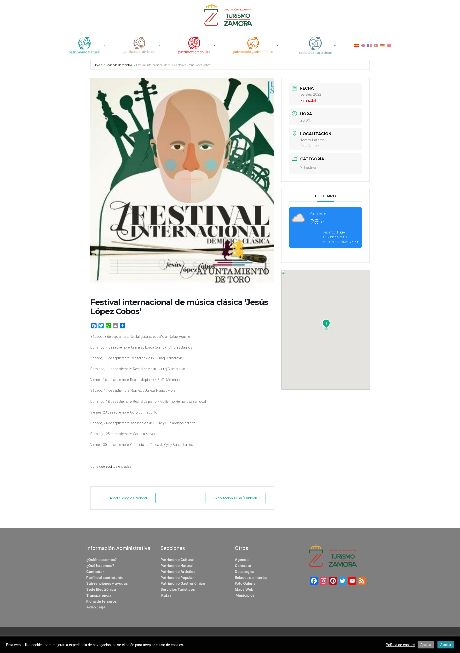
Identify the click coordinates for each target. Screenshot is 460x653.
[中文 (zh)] (389, 45)
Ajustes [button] (425, 645)
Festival (310, 167)
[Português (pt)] (376, 45)
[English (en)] (363, 45)
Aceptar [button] (445, 645)
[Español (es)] (356, 45)
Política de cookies (400, 645)
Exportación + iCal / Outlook (235, 498)
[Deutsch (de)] (382, 45)
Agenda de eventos (119, 65)
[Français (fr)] (369, 45)
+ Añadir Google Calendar (127, 498)
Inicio (99, 65)
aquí (108, 466)
